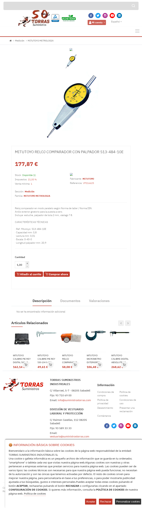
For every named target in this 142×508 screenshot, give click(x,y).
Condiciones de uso (127, 401)
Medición (19, 40)
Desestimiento (105, 407)
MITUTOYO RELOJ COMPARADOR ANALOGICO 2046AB (69, 359)
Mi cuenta (97, 22)
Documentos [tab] (70, 300)
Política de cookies (125, 393)
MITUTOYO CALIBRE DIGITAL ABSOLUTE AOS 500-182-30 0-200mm (120, 359)
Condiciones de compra (105, 393)
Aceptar (90, 501)
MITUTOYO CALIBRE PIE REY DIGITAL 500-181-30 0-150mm (22, 359)
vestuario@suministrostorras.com (69, 436)
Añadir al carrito (30, 274)
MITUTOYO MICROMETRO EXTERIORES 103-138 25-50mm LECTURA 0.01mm (95, 359)
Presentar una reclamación (127, 409)
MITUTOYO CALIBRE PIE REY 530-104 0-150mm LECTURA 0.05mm (46, 359)
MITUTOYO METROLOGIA (41, 40)
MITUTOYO (88, 178)
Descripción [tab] (42, 300)
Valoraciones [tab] (99, 300)
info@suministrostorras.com (74, 400)
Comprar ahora (58, 274)
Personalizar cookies (128, 501)
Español (115, 21)
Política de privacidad (102, 401)
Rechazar (105, 501)
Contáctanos (104, 415)
